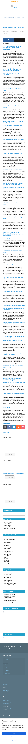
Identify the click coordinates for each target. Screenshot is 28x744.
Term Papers (5, 684)
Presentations (6, 703)
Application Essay (7, 702)
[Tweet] (19, 40)
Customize (14, 737)
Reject (14, 740)
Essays (4, 683)
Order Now (7, 673)
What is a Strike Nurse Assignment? (11, 450)
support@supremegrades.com (15, 2)
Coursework (5, 691)
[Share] (8, 40)
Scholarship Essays (7, 708)
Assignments (6, 690)
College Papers (6, 700)
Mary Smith (13, 31)
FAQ (6, 667)
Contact (7, 670)
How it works (8, 662)
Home (6, 659)
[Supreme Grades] (14, 7)
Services (7, 664)
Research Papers (6, 686)
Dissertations (6, 689)
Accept (14, 733)
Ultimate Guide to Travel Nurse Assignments (13, 473)
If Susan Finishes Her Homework (11, 497)
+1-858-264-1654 (14, 1)
